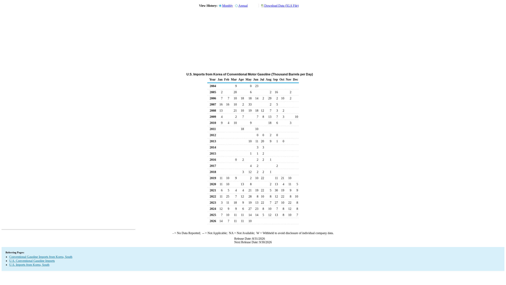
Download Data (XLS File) (281, 5)
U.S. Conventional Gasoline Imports (32, 260)
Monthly (227, 5)
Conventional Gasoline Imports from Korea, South (40, 256)
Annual (243, 5)
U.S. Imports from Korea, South (29, 264)
